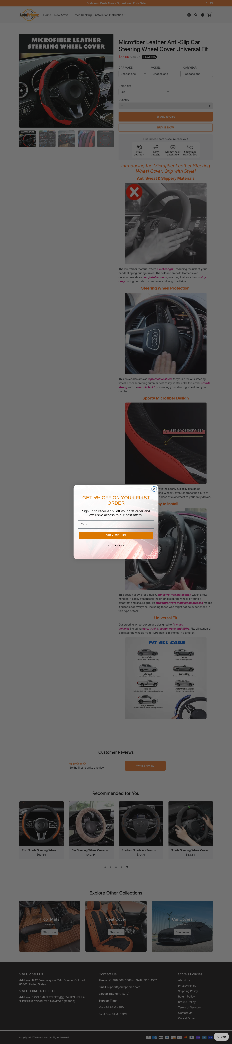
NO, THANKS (116, 545)
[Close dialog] (154, 488)
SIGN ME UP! (116, 535)
